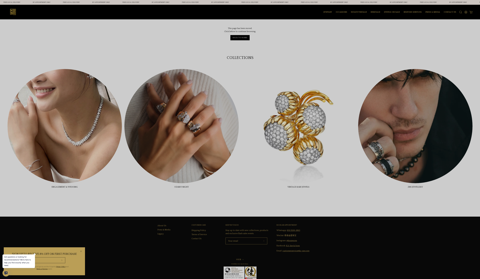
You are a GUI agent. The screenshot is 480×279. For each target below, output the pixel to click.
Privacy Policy (61, 267)
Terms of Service (42, 269)
